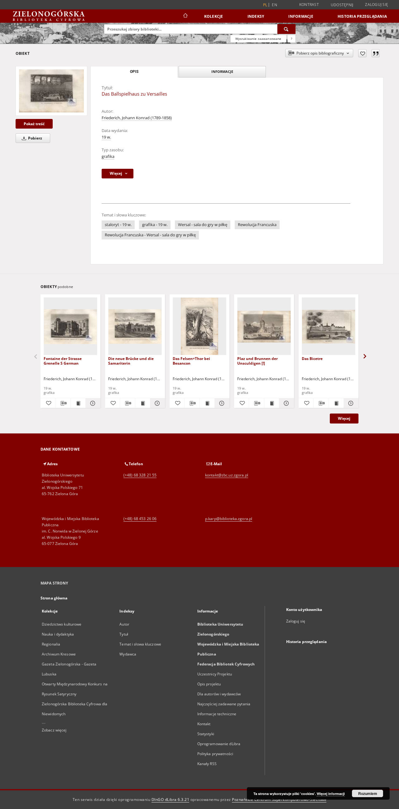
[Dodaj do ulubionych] (362, 53)
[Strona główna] (185, 16)
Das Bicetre (312, 358)
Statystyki (205, 733)
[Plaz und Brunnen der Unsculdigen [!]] (264, 326)
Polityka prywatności (215, 753)
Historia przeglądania (362, 16)
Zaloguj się (376, 4)
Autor (124, 624)
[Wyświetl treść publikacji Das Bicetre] (336, 403)
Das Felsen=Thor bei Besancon (191, 361)
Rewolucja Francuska (257, 224)
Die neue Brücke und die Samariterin (131, 361)
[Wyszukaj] (286, 29)
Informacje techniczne (217, 714)
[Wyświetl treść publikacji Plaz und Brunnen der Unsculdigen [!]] (271, 403)
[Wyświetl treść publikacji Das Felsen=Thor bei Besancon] (207, 403)
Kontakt (204, 723)
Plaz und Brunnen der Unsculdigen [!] (257, 361)
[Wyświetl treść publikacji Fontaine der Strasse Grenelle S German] (78, 403)
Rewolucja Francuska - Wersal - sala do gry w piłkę (150, 235)
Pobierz (34, 138)
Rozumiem (367, 793)
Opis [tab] (134, 71)
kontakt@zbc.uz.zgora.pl (226, 475)
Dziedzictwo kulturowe (62, 624)
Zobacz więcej (54, 730)
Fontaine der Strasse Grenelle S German (63, 361)
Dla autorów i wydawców (219, 694)
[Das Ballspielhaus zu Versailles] (51, 90)
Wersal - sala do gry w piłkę (202, 224)
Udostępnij (342, 4)
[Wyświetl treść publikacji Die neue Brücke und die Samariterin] (142, 403)
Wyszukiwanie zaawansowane (258, 38)
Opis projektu (209, 684)
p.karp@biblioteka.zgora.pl (228, 518)
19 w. (106, 137)
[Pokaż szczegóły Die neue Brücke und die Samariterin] (156, 403)
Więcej (344, 418)
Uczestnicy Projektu (214, 674)
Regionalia (51, 644)
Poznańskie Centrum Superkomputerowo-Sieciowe (279, 799)
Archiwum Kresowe (59, 654)
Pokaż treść (34, 123)
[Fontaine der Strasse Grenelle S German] (70, 326)
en (274, 5)
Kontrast (309, 4)
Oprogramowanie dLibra (219, 743)
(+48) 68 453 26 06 (139, 518)
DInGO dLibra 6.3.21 (170, 799)
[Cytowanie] (376, 53)
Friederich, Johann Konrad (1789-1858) (137, 118)
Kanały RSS (207, 763)
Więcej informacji (331, 793)
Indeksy (256, 16)
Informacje (300, 16)
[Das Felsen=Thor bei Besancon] (199, 326)
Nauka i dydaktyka (58, 634)
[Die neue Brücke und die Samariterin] (134, 326)
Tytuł (123, 634)
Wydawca (127, 654)
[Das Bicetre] (328, 326)
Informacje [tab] (222, 71)
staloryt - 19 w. (118, 224)
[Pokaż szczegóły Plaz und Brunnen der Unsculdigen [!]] (285, 403)
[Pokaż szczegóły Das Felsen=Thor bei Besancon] (221, 403)
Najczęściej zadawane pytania (223, 704)
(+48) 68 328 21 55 (139, 475)
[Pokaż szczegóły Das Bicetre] (350, 403)
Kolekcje (213, 16)
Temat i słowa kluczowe (140, 644)
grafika (108, 156)
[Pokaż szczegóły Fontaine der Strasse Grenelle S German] (92, 403)
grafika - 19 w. (154, 224)
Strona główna (54, 598)
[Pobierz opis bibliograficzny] (62, 403)
